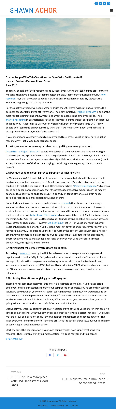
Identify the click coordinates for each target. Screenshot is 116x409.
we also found (55, 222)
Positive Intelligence (85, 185)
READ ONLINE (14, 339)
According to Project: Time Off (23, 151)
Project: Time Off (86, 111)
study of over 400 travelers (44, 214)
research (66, 203)
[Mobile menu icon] (111, 10)
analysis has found (16, 119)
